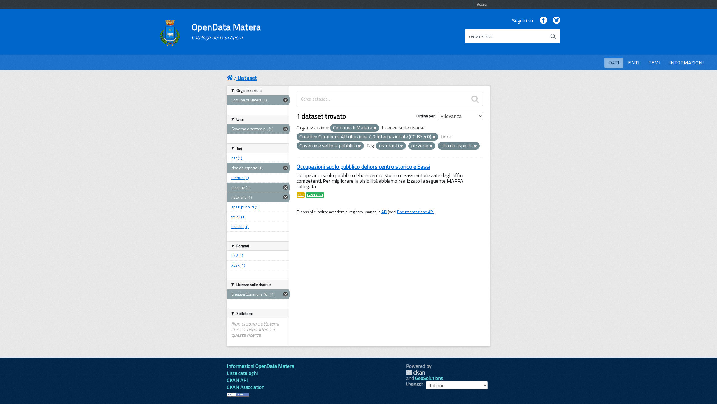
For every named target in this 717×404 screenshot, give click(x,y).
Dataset (247, 77)
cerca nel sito (481, 36)
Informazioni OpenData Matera (260, 366)
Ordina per (425, 116)
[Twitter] (556, 20)
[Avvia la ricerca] (553, 36)
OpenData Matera (226, 31)
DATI (614, 62)
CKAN (415, 372)
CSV (301, 195)
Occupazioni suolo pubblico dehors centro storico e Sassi (363, 166)
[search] (475, 99)
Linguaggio (415, 384)
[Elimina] (374, 128)
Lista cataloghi (242, 373)
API (384, 212)
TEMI (654, 62)
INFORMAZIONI (686, 62)
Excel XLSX (315, 195)
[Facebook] (543, 20)
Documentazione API (415, 212)
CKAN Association (245, 387)
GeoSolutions (429, 378)
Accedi (482, 4)
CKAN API (237, 380)
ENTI (633, 62)
